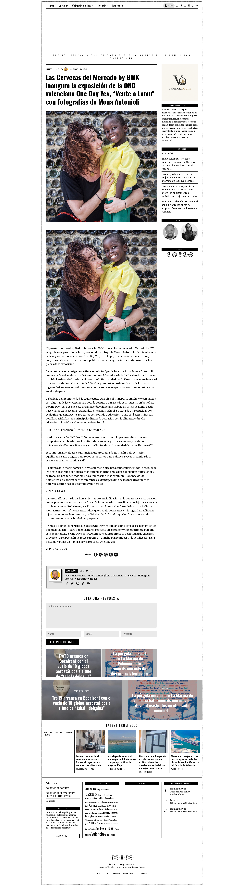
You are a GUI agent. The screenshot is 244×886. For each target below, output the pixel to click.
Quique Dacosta (110, 824)
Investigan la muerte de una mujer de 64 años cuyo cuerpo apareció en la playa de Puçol (179, 177)
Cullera (98, 802)
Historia (93, 813)
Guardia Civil (103, 809)
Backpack (91, 794)
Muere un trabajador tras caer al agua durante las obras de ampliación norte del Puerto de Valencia (185, 760)
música (108, 816)
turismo (88, 834)
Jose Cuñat (73, 69)
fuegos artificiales (101, 806)
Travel (110, 828)
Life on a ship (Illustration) (184, 803)
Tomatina (92, 829)
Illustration (99, 813)
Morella (102, 816)
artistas (107, 790)
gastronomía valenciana (91, 809)
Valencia (97, 834)
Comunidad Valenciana (104, 798)
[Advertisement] (122, 32)
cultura (103, 802)
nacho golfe (93, 820)
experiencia (114, 802)
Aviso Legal (51, 783)
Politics (92, 823)
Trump (117, 829)
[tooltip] (181, 5)
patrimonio (100, 820)
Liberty (106, 813)
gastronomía (111, 805)
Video (113, 834)
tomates (87, 829)
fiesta (86, 806)
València (107, 834)
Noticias (83, 69)
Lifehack (114, 813)
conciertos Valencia (90, 802)
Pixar (115, 820)
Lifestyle (89, 816)
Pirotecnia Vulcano (109, 820)
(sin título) (167, 153)
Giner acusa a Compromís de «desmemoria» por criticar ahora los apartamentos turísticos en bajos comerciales (152, 762)
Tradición (101, 828)
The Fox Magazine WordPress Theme (128, 867)
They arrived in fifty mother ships (180, 793)
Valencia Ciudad (145, 772)
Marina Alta (96, 816)
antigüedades (101, 790)
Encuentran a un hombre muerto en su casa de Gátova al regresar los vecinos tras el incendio (89, 760)
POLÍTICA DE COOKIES (57, 788)
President (101, 823)
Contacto (50, 801)
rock (116, 824)
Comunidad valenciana (53, 732)
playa (86, 824)
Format (92, 805)
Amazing (90, 788)
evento (108, 802)
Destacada (67, 732)
